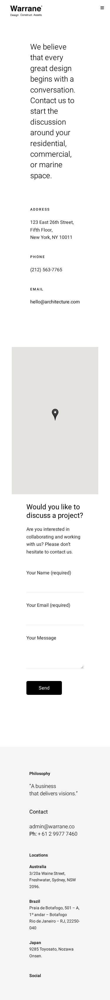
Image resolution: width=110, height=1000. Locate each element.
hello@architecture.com (55, 301)
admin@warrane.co (52, 827)
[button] (55, 414)
